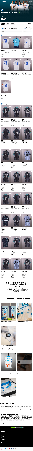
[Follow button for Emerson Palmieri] (20, 149)
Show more (2, 423)
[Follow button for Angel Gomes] (10, 128)
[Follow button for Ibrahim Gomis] (20, 37)
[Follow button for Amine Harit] (10, 149)
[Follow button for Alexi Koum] (31, 258)
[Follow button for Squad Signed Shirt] (10, 215)
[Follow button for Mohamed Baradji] (10, 59)
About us (2, 435)
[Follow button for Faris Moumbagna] (20, 215)
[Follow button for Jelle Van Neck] (20, 258)
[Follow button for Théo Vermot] (31, 215)
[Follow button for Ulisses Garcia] (10, 37)
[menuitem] (1, 1)
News (1, 437)
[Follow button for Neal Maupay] (31, 171)
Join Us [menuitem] (30, 1)
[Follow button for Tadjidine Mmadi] (31, 37)
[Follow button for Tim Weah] (31, 106)
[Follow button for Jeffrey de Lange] (31, 149)
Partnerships (2, 436)
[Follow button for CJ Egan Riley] (20, 193)
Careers (2, 438)
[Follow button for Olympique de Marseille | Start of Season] (31, 35)
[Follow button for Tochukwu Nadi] (31, 193)
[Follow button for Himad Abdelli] (20, 171)
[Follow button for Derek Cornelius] (10, 258)
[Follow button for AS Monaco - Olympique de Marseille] (31, 103)
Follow (4, 18)
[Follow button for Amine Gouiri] (10, 106)
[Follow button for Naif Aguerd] (10, 193)
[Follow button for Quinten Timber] (31, 128)
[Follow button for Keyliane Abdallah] (10, 171)
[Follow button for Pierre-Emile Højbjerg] (20, 106)
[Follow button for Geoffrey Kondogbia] (20, 128)
